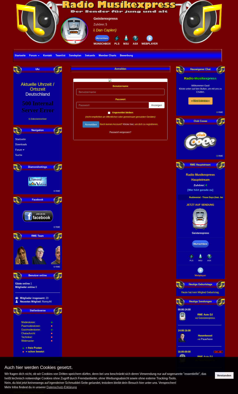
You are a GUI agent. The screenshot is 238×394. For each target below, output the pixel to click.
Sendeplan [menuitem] (75, 55)
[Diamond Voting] (37, 181)
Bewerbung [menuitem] (126, 55)
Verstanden (224, 375)
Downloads (21, 144)
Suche (18, 155)
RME (58, 191)
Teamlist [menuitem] (60, 55)
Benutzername (120, 86)
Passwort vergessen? (120, 132)
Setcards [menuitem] (90, 55)
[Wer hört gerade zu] (200, 189)
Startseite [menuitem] (20, 55)
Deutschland (37, 89)
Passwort (120, 99)
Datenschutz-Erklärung (61, 387)
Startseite (20, 139)
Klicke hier (128, 124)
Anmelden (91, 124)
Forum (19, 149)
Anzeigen (156, 105)
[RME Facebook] (37, 216)
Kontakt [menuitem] (47, 55)
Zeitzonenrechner (39, 119)
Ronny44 (47, 301)
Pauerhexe (207, 339)
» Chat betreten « (200, 101)
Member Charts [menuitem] (107, 55)
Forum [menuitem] (33, 55)
